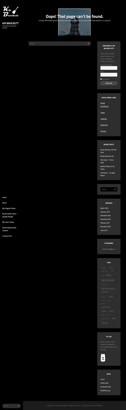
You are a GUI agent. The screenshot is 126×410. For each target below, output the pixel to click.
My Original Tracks (8, 208)
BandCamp (104, 125)
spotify (103, 314)
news (111, 296)
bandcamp (111, 268)
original (103, 300)
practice (103, 303)
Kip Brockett (10, 23)
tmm (108, 314)
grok (102, 275)
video (113, 318)
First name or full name (106, 65)
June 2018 (103, 230)
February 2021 (105, 223)
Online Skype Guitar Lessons (9, 229)
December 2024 (105, 216)
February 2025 (105, 212)
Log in (102, 379)
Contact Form (7, 236)
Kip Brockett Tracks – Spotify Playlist (9, 215)
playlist (109, 300)
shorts (111, 311)
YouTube (103, 131)
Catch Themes (97, 405)
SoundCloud (104, 106)
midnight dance (105, 284)
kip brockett (108, 280)
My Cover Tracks (8, 222)
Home (4, 197)
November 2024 (105, 219)
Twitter (102, 113)
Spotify (102, 103)
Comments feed (105, 387)
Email (101, 72)
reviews (104, 311)
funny (112, 271)
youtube (105, 322)
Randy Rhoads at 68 (107, 156)
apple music (104, 268)
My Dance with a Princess (108, 290)
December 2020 (105, 227)
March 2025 (104, 208)
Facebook (103, 119)
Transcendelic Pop (105, 318)
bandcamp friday (105, 271)
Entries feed (104, 383)
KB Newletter (105, 79)
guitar (108, 275)
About (4, 203)
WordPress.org (105, 391)
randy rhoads (106, 307)
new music (104, 297)
